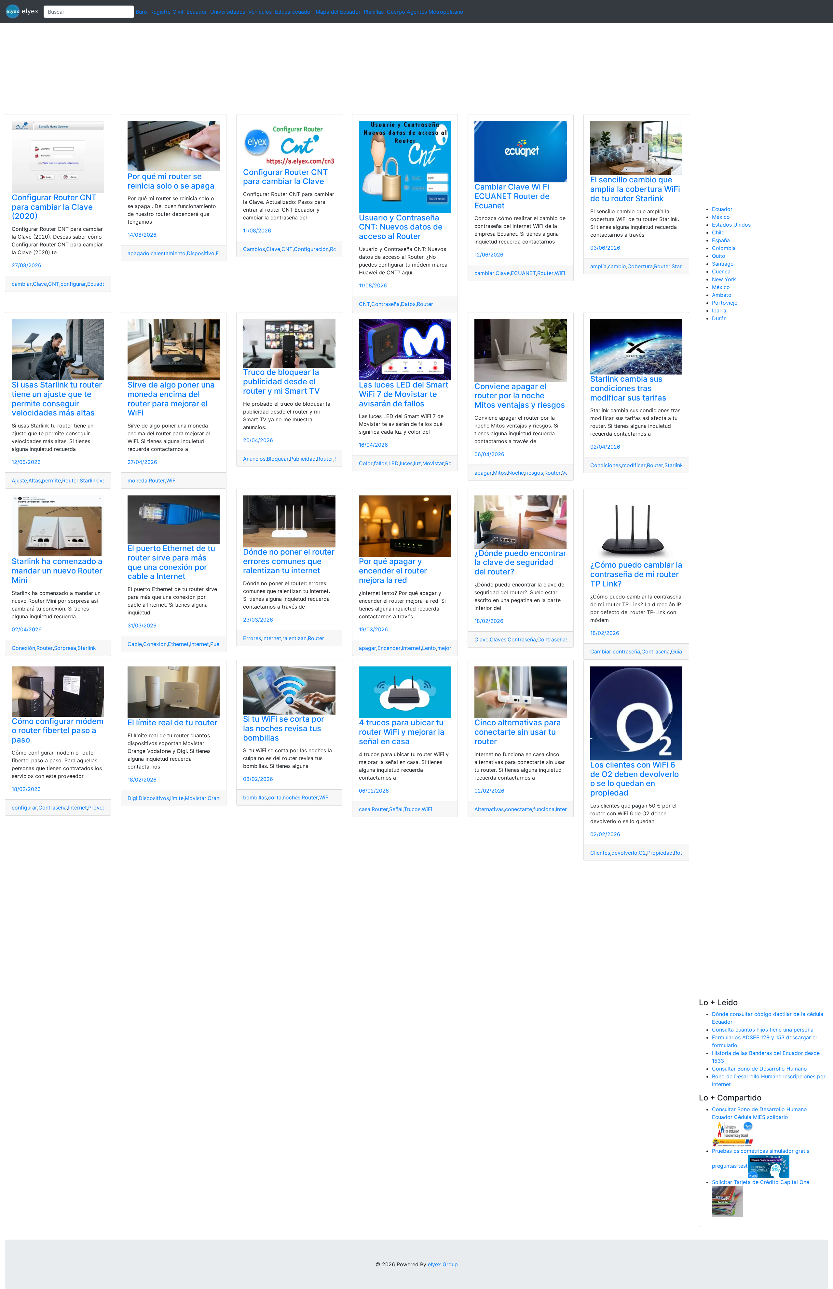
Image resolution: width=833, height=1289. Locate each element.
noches (291, 797)
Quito (718, 256)
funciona (543, 809)
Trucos (412, 809)
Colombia (724, 248)
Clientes (600, 852)
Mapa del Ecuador (338, 11)
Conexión (23, 648)
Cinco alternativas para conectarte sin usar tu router (517, 732)
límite (177, 798)
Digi (132, 798)
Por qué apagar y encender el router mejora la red (393, 571)
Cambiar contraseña (615, 651)
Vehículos (260, 11)
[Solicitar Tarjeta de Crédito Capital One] (727, 1201)
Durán (719, 318)
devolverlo (624, 852)
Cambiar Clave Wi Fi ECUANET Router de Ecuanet (512, 196)
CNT (53, 284)
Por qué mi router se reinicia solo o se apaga (171, 181)
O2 (642, 852)
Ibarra (719, 310)
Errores (252, 638)
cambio (617, 266)
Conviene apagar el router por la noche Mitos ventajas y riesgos (519, 396)
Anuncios (254, 458)
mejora (445, 648)
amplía (598, 266)
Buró (141, 11)
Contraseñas (552, 639)
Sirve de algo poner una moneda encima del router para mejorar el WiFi (171, 398)
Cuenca (721, 271)
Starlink (681, 266)
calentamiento (168, 253)
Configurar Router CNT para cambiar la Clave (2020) (54, 207)
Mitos (500, 472)
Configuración (311, 249)
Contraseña (385, 304)
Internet (199, 644)
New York (724, 279)
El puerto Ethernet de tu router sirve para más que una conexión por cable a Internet (171, 562)
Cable (135, 644)
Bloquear (278, 458)
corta (274, 797)
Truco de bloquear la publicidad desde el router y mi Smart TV (281, 381)
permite (51, 480)
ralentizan (294, 638)
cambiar (22, 284)
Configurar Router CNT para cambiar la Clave (285, 176)
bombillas (255, 797)
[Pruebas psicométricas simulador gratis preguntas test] (768, 1166)
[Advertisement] (195, 68)
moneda (137, 480)
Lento (429, 648)
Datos (408, 304)
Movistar (433, 463)
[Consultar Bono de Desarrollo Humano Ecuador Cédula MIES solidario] (733, 1133)
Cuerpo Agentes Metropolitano (425, 11)
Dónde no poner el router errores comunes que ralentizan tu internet (289, 561)
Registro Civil (166, 11)
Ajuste (19, 480)
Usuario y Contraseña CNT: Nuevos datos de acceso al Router (401, 227)
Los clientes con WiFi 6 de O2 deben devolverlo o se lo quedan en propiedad (634, 778)
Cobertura (640, 266)
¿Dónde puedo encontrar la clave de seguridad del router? (520, 562)
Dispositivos (154, 798)
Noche (516, 472)
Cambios (254, 249)
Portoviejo (725, 302)
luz (417, 463)
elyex (29, 11)
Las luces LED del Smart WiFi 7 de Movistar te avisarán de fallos (403, 394)
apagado (138, 253)
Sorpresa (65, 648)
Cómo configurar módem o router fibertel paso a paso (57, 731)
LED (394, 463)
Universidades (227, 11)
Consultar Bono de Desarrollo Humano (759, 1068)
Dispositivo (200, 253)
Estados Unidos (731, 224)
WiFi (560, 273)
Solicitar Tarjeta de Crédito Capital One (760, 1182)
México (721, 217)
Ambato (721, 295)
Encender (389, 648)
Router (425, 304)
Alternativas (489, 809)
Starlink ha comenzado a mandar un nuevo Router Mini (57, 571)
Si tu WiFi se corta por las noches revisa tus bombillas (283, 728)
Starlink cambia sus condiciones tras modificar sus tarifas (628, 388)
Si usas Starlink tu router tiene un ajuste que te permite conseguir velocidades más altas (57, 398)
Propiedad (660, 852)
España (721, 240)
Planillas (374, 11)
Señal (396, 809)
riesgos (534, 472)
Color (366, 463)
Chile (718, 232)
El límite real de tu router (172, 722)
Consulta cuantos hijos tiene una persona (762, 1029)
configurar (73, 284)
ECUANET (523, 273)
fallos (380, 463)
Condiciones (605, 465)
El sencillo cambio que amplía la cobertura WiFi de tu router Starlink (635, 189)
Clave (40, 284)
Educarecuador (293, 11)
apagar (483, 472)
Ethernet (178, 644)
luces (406, 463)
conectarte (518, 809)
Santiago (723, 263)
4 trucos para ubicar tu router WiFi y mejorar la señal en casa (401, 732)
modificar (634, 465)
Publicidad (303, 458)
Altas (34, 480)
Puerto (218, 644)
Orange (216, 798)
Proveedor (101, 807)
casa (364, 809)
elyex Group (443, 1264)
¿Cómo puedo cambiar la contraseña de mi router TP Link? (636, 574)
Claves (498, 639)
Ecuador (196, 11)
